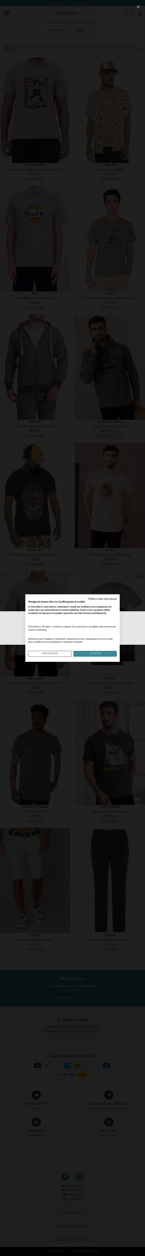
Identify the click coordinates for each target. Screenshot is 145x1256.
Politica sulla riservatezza (102, 599)
